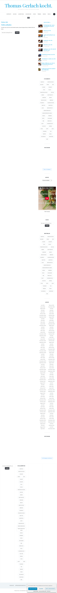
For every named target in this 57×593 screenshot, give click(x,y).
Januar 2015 (51, 408)
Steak (42, 128)
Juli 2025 (51, 308)
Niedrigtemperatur (47, 110)
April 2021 (51, 345)
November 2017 (51, 379)
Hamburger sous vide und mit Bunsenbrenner (49, 49)
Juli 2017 (51, 382)
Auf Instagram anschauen (47, 458)
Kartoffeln (50, 105)
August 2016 (42, 393)
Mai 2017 (51, 384)
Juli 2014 (51, 413)
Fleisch (49, 89)
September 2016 (51, 391)
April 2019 (43, 366)
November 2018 (51, 369)
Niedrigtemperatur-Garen (47, 113)
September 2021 (43, 342)
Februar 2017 (42, 388)
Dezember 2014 (43, 410)
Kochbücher (28, 14)
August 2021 (51, 342)
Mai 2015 (51, 404)
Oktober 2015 (42, 401)
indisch (50, 97)
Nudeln (43, 115)
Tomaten (44, 288)
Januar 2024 (42, 323)
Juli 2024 (42, 318)
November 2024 (43, 315)
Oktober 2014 (42, 411)
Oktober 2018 (42, 371)
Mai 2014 (51, 415)
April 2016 (43, 396)
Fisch (44, 89)
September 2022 (43, 335)
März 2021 (43, 347)
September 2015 (51, 401)
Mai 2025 (51, 310)
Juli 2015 (51, 403)
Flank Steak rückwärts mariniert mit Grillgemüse (48, 69)
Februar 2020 (51, 357)
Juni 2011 (51, 426)
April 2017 (43, 386)
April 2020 (51, 355)
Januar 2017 (51, 388)
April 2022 (51, 337)
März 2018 (51, 376)
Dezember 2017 (43, 379)
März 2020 (43, 357)
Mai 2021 (43, 345)
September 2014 (51, 411)
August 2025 (42, 308)
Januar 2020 (42, 359)
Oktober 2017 (42, 381)
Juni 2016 (43, 394)
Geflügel (52, 92)
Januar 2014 (51, 418)
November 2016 (51, 389)
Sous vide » (47, 22)
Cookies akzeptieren (33, 588)
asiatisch (42, 236)
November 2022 (43, 333)
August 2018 (42, 372)
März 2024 (43, 322)
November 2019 (43, 361)
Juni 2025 (43, 310)
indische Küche (43, 100)
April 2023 (51, 328)
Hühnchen (44, 97)
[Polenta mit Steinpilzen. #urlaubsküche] (47, 158)
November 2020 (43, 350)
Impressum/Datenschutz (42, 591)
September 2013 (51, 421)
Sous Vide (44, 126)
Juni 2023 (51, 327)
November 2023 (43, 325)
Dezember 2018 (43, 369)
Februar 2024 (51, 322)
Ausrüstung (21, 14)
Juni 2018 (43, 374)
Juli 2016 (51, 393)
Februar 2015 (42, 408)
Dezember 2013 (43, 420)
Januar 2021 (42, 349)
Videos (49, 14)
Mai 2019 (51, 364)
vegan (50, 288)
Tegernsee (45, 131)
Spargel (50, 126)
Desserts (50, 87)
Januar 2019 (51, 367)
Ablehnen (41, 588)
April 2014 (43, 416)
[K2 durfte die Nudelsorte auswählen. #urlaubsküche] (47, 152)
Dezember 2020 (51, 349)
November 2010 (51, 428)
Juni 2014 (43, 415)
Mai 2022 (43, 337)
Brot (53, 84)
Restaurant (50, 118)
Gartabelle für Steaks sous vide (48, 54)
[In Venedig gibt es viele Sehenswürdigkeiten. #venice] (53, 152)
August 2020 (51, 352)
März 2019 (51, 366)
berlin (48, 84)
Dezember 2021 (51, 339)
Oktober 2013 (42, 421)
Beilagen (41, 84)
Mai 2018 (51, 374)
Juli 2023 (42, 327)
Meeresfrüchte (50, 262)
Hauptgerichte (50, 249)
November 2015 (51, 399)
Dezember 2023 (51, 323)
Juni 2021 (51, 344)
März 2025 (51, 311)
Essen (34, 14)
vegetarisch (43, 136)
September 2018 (51, 371)
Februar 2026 (51, 305)
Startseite (8, 14)
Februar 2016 (42, 398)
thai (50, 131)
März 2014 (51, 416)
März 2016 (51, 396)
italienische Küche (50, 102)
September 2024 (43, 317)
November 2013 (51, 420)
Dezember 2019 (51, 359)
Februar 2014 (42, 418)
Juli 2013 (51, 423)
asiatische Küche (50, 236)
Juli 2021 (42, 344)
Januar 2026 (42, 306)
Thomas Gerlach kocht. (28, 5)
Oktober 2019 (51, 361)
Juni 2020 (51, 354)
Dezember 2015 (43, 399)
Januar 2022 (42, 339)
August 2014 (42, 413)
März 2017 (51, 386)
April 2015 (43, 406)
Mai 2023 (43, 328)
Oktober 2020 (51, 350)
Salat (42, 123)
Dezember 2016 (43, 389)
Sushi (53, 128)
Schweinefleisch (50, 123)
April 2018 (43, 376)
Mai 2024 (43, 320)
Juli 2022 (51, 335)
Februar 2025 (42, 313)
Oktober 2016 (42, 391)
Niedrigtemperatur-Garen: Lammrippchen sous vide (49, 25)
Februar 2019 (42, 367)
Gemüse (42, 249)
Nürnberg (50, 115)
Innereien (51, 100)
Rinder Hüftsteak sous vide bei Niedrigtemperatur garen (48, 64)
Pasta (43, 118)
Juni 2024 (51, 318)
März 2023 (43, 330)
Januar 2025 (51, 313)
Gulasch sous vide (47, 30)
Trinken (39, 14)
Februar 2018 (42, 377)
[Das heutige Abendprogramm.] (41, 164)
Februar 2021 (51, 347)
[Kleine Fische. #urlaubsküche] (41, 158)
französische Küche (43, 92)
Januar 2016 (51, 398)
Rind (43, 275)
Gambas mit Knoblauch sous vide (49, 35)
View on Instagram (47, 169)
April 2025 (43, 311)
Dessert (43, 87)
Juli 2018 (51, 372)
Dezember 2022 (51, 332)
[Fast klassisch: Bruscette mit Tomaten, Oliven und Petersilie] (47, 164)
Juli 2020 (42, 354)
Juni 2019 (43, 364)
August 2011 (42, 426)
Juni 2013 (43, 425)
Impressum (48, 591)
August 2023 (51, 325)
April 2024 (51, 320)
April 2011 (43, 428)
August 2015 (42, 403)
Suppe (47, 128)
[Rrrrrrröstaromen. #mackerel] (53, 158)
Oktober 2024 (51, 315)
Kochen (14, 14)
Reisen (44, 14)
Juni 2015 (43, 404)
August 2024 (51, 317)
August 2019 (51, 362)
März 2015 (51, 406)
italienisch (42, 102)
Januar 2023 (42, 332)
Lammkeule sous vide (47, 40)
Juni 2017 (43, 384)
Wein (47, 139)
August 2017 (42, 382)
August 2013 (42, 423)
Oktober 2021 (51, 340)
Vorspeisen (51, 136)
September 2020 (43, 352)
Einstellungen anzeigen (50, 588)
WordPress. (23, 590)
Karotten (43, 105)
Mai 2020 (43, 355)
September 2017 (51, 381)
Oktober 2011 (51, 425)
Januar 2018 (51, 377)
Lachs (43, 262)
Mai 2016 (51, 394)
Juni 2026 (43, 305)
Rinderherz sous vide (47, 44)
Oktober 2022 (51, 333)
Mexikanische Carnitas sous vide (49, 58)
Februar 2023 (51, 330)
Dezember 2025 (51, 306)
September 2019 (43, 362)
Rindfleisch (50, 275)
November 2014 (51, 410)
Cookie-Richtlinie (35, 591)
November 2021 (43, 340)
